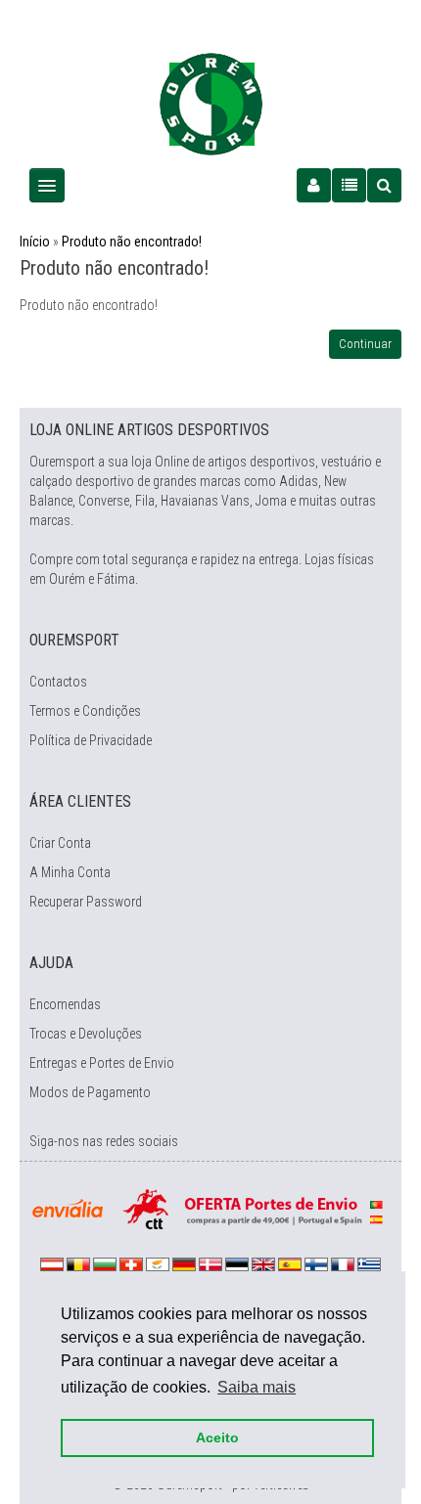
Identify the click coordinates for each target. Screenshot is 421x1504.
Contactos (58, 681)
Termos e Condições (85, 711)
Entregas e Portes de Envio (101, 1063)
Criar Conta (60, 843)
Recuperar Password (85, 901)
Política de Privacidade (90, 740)
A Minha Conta (70, 872)
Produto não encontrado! (132, 241)
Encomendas (65, 1004)
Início (35, 241)
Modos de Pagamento (90, 1092)
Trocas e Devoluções (85, 1033)
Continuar (365, 343)
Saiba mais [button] (256, 1387)
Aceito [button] (217, 1437)
